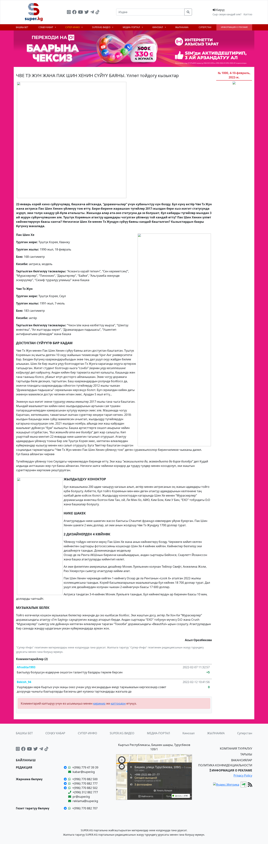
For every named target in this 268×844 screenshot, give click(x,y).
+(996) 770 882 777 (85, 783)
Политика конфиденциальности (225, 765)
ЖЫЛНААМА (182, 27)
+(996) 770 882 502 (85, 788)
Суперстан (205, 27)
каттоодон (118, 703)
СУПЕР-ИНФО (72, 27)
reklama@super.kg (85, 801)
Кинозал (158, 27)
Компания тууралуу (236, 748)
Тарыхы (246, 754)
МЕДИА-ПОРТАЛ (132, 27)
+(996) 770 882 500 (85, 779)
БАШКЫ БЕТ (22, 27)
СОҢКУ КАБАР (46, 27)
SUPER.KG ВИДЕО (101, 27)
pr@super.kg (81, 797)
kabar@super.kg (84, 772)
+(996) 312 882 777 (85, 792)
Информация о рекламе (234, 27)
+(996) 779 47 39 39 (85, 767)
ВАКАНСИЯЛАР (241, 760)
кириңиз (99, 703)
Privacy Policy (243, 775)
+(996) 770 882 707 (85, 808)
